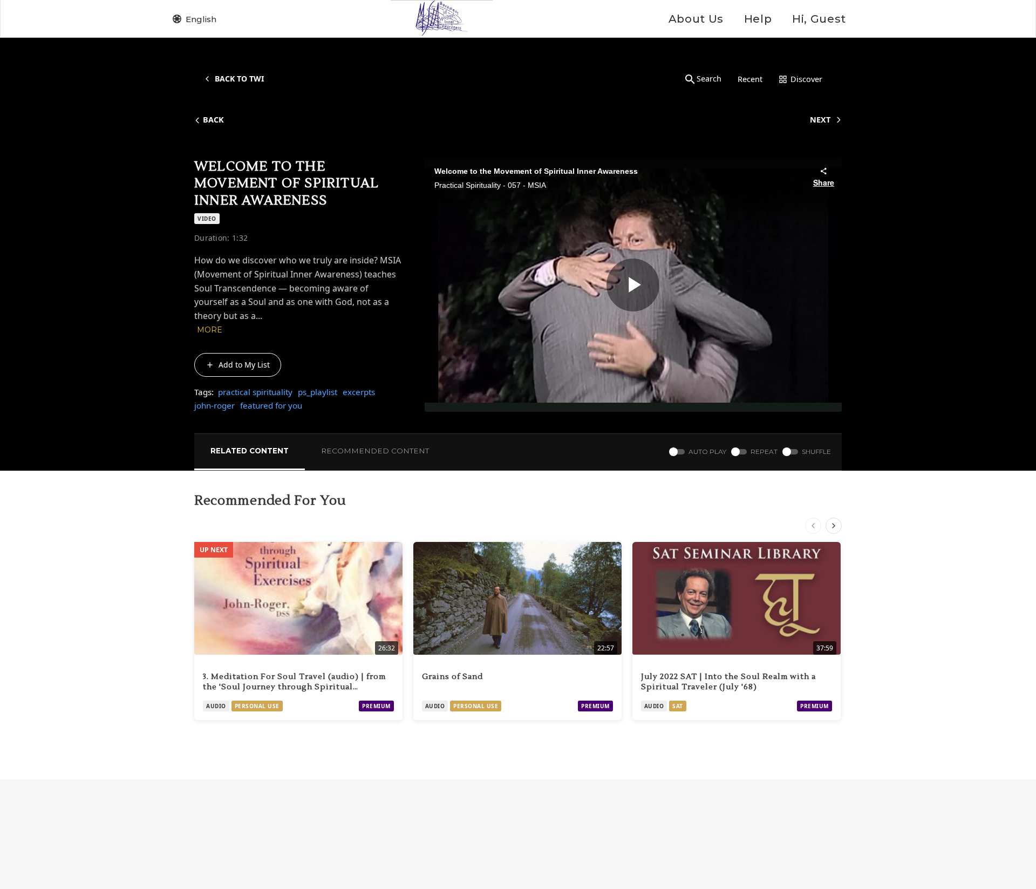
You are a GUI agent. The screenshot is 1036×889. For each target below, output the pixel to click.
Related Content (249, 450)
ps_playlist (317, 391)
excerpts (359, 391)
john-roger (214, 405)
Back (213, 119)
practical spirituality (255, 391)
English (201, 19)
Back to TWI (239, 78)
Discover (806, 79)
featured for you (271, 405)
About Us (696, 18)
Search (709, 78)
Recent (750, 79)
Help (758, 18)
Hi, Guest (819, 18)
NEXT (820, 119)
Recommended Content (375, 450)
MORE (209, 330)
